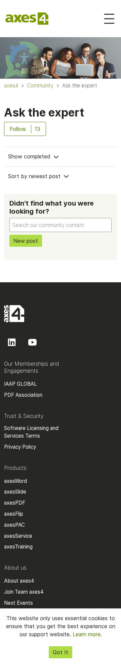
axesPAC (14, 525)
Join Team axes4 (24, 592)
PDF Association (23, 395)
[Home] (27, 18)
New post (25, 240)
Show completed (30, 156)
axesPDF (14, 503)
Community (40, 85)
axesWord (15, 481)
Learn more (86, 634)
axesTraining (18, 546)
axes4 (11, 85)
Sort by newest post (35, 176)
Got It (60, 652)
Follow (18, 129)
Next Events (18, 603)
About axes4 (19, 581)
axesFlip (13, 514)
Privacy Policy (20, 447)
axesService (18, 536)
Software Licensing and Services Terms (31, 432)
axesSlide (15, 492)
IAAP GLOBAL (20, 384)
